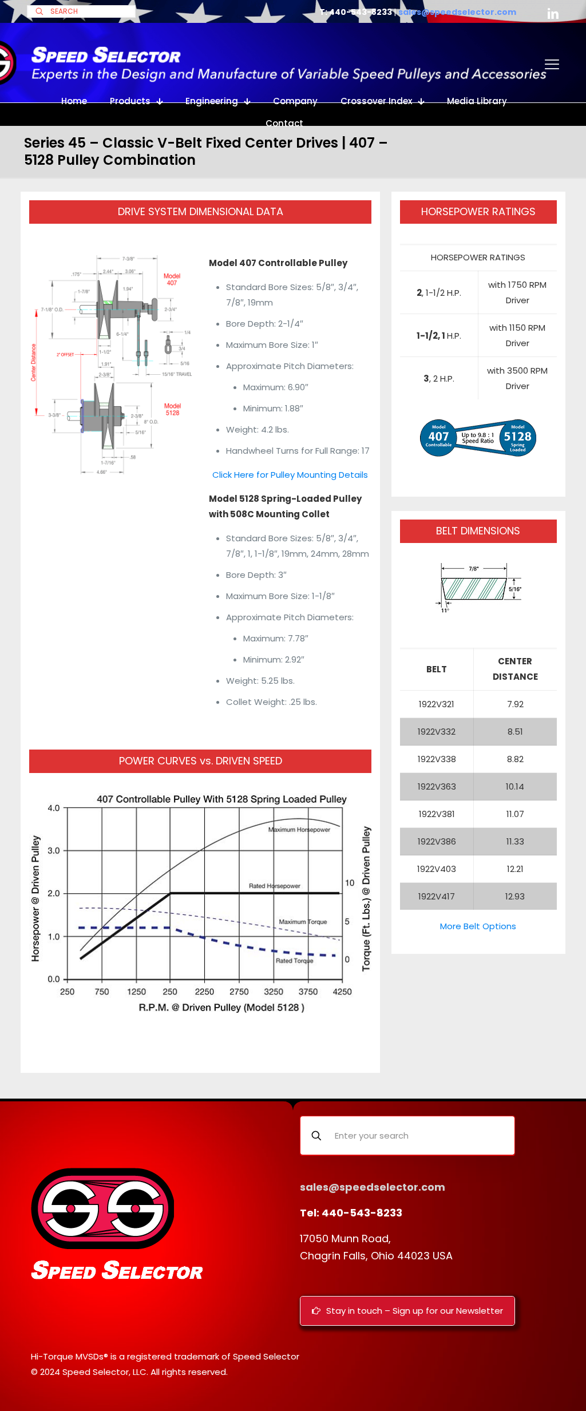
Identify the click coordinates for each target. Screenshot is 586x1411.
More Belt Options (478, 926)
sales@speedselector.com (457, 12)
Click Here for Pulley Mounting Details (290, 475)
